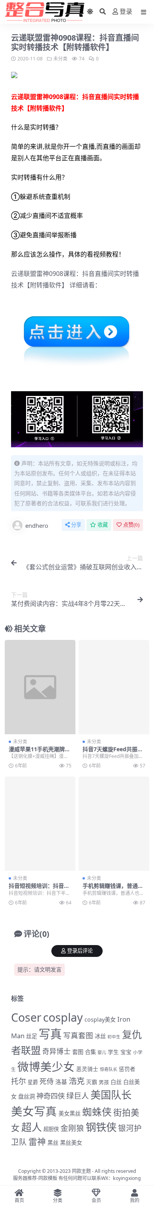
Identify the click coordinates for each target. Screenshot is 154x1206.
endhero (36, 525)
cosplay (63, 1017)
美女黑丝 (69, 1113)
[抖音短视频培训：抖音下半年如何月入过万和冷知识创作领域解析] (40, 823)
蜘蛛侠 (97, 1111)
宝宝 (125, 1052)
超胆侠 (51, 1129)
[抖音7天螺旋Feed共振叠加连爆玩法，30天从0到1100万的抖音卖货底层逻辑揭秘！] (114, 687)
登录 (126, 11)
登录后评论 (80, 951)
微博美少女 (46, 1066)
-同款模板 (47, 1178)
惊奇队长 (108, 1069)
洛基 (61, 1082)
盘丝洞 (26, 1096)
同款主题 (81, 1171)
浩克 (77, 1080)
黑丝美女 (71, 1142)
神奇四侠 (50, 1096)
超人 (31, 1127)
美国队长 (110, 1095)
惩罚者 (127, 1069)
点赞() (131, 525)
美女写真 (34, 1111)
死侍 (46, 1081)
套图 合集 (84, 1052)
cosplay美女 (100, 1019)
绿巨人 (77, 1096)
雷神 (37, 1141)
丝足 (31, 1036)
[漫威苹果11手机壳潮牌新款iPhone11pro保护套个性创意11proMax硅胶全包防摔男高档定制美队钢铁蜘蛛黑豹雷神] (40, 687)
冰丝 (100, 1036)
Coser (26, 1017)
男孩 (104, 1082)
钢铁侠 (101, 1127)
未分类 (60, 58)
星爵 (33, 1082)
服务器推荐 (25, 1178)
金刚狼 (72, 1128)
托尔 (18, 1081)
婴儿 (102, 1052)
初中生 (113, 1036)
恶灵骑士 (87, 1069)
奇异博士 (56, 1051)
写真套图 (78, 1035)
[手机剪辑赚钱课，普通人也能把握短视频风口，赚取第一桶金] (114, 823)
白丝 (116, 1082)
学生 (113, 1052)
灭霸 (91, 1082)
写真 (50, 1034)
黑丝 (52, 1142)
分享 (76, 525)
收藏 (103, 525)
